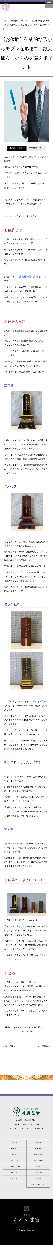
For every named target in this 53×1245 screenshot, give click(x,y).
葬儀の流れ (38, 1155)
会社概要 (14, 1148)
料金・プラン (15, 1160)
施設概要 (14, 1155)
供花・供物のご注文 (38, 1184)
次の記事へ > (44, 1046)
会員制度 (38, 1142)
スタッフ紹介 (38, 1160)
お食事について (14, 1166)
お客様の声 (38, 1166)
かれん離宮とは (14, 1142)
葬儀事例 (38, 1148)
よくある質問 (38, 1172)
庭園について (15, 1172)
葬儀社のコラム (17, 148)
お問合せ (38, 1178)
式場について (15, 1178)
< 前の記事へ (9, 1046)
